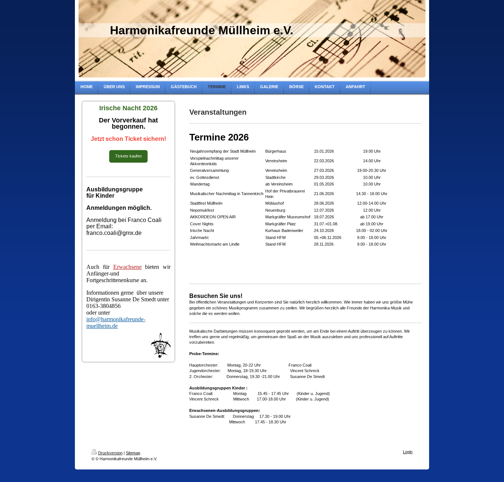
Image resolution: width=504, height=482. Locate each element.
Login (407, 452)
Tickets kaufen (128, 156)
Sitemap (133, 453)
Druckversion (110, 453)
